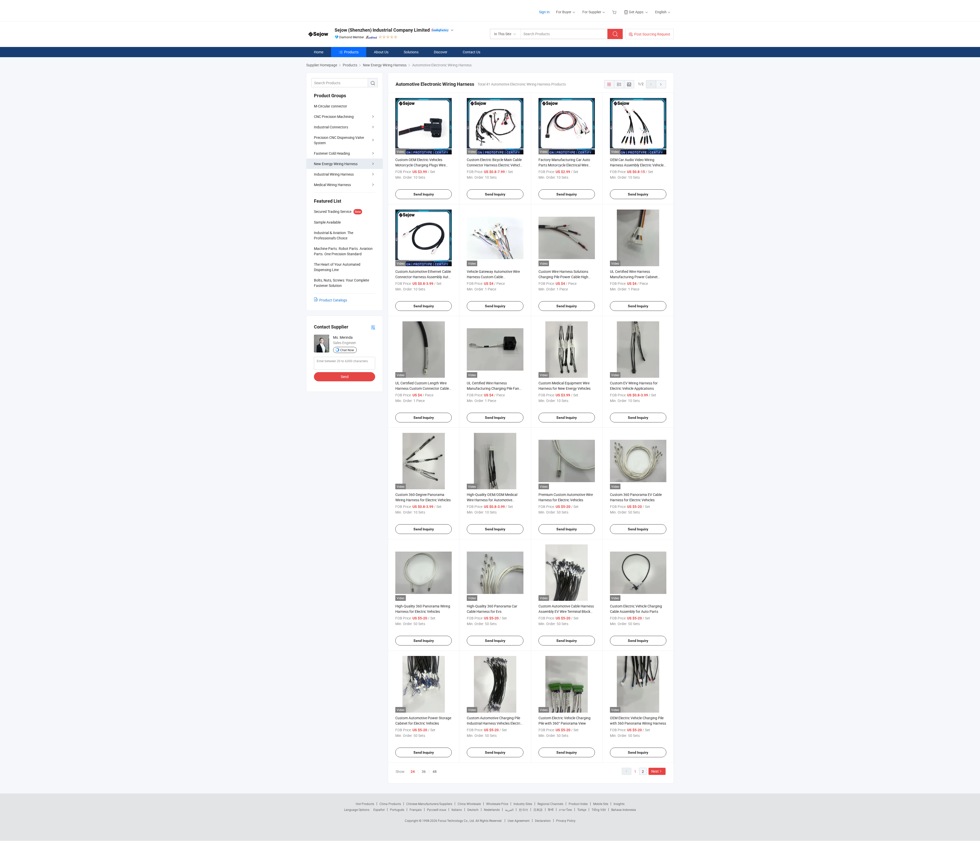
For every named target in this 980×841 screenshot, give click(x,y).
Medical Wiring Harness (332, 184)
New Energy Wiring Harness (336, 163)
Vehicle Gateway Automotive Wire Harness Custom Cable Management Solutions (493, 277)
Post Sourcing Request (652, 34)
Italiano (456, 810)
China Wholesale (469, 804)
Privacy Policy (565, 821)
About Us (381, 52)
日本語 (538, 810)
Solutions (411, 52)
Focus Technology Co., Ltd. (456, 821)
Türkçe (581, 810)
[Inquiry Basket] (615, 11)
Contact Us (471, 52)
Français (416, 810)
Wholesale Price (497, 804)
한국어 (523, 810)
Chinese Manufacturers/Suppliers (429, 804)
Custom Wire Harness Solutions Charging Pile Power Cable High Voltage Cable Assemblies (563, 277)
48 (435, 771)
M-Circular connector (330, 106)
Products (351, 52)
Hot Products (365, 804)
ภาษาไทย (565, 810)
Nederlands (492, 810)
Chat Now (347, 350)
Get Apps (636, 11)
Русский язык (436, 810)
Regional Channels (550, 804)
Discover (440, 52)
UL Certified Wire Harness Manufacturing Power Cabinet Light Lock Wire (634, 277)
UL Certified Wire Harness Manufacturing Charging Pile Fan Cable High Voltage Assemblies (493, 388)
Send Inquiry (423, 194)
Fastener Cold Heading (332, 153)
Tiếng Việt (599, 810)
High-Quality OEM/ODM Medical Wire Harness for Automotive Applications (492, 500)
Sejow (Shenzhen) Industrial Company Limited (382, 30)
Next (655, 771)
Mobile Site (600, 804)
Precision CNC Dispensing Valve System (339, 140)
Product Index (578, 804)
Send (345, 376)
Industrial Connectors (331, 127)
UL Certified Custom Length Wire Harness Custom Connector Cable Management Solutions (422, 388)
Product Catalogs (333, 300)
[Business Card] (373, 327)
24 (413, 772)
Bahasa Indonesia (623, 810)
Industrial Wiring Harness (334, 174)
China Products (390, 804)
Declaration (543, 821)
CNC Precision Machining (334, 116)
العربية (509, 810)
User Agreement (519, 821)
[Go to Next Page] (661, 84)
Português (397, 810)
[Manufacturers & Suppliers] (339, 10)
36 (424, 771)
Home (318, 52)
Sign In (544, 11)
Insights (619, 804)
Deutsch (473, 810)
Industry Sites (522, 804)
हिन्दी (551, 810)
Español (379, 810)
